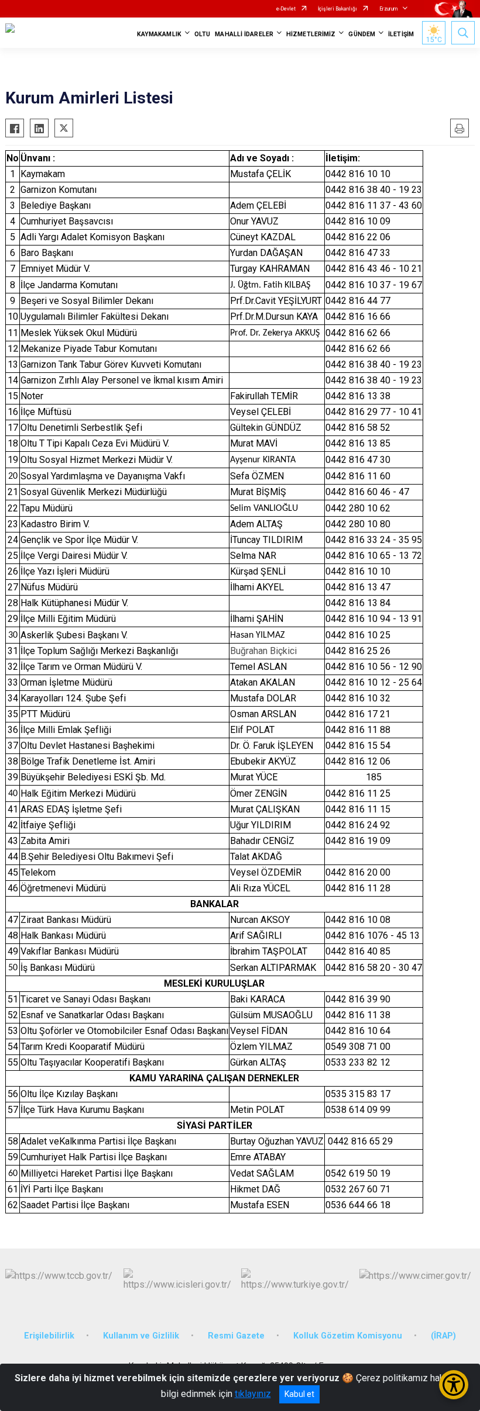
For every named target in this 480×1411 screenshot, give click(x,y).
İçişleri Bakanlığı (337, 9)
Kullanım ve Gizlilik (141, 1336)
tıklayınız (253, 1393)
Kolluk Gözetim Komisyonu (347, 1336)
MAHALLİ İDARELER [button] (244, 34)
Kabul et (299, 1394)
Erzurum (388, 9)
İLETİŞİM (401, 34)
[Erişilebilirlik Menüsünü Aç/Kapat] (453, 1384)
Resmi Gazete (236, 1336)
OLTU (202, 34)
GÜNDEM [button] (361, 34)
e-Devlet (286, 9)
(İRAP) (443, 1336)
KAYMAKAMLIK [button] (159, 34)
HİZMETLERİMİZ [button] (310, 34)
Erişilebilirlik (49, 1336)
